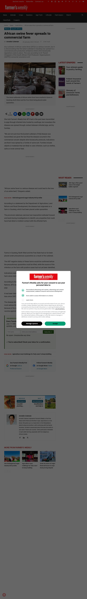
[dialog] (43, 299)
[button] (43, 300)
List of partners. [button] (60, 309)
